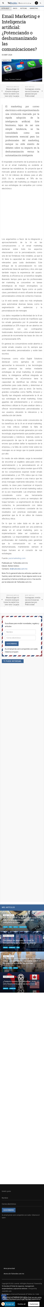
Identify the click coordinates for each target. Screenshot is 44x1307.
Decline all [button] (21, 1304)
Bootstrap (5, 1294)
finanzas (12, 947)
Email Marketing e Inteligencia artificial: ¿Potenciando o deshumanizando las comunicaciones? (21, 32)
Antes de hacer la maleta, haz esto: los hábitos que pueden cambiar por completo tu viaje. (21, 920)
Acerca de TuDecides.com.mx (14, 1274)
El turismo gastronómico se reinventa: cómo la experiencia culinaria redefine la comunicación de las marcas (22, 961)
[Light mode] (36, 3)
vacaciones (23, 927)
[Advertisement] (22, 214)
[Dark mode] (40, 3)
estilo (16, 927)
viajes (5, 927)
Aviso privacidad (9, 1268)
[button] (36, 913)
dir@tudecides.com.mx (18, 569)
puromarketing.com (17, 558)
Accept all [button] (10, 1304)
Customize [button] (34, 1304)
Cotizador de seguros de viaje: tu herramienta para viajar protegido (19, 941)
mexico (6, 988)
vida (10, 927)
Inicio (15, 8)
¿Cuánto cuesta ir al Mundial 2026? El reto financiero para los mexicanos (21, 982)
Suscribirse (11, 644)
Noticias (23, 8)
